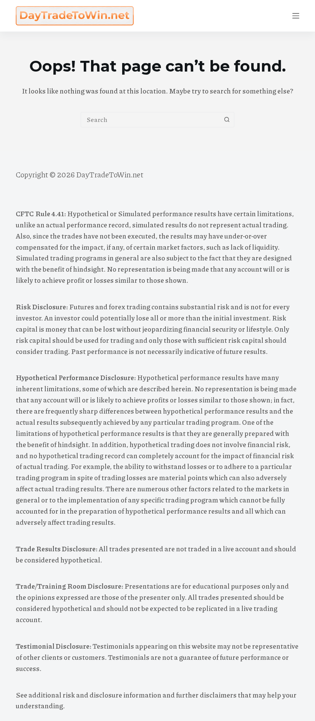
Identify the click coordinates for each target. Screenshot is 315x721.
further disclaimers (206, 694)
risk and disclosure (92, 694)
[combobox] (150, 119)
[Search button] (226, 119)
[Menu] (295, 15)
